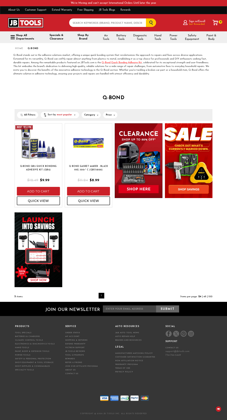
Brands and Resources (128, 340)
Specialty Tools (24, 370)
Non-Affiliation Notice (129, 361)
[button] (59, 115)
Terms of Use (122, 368)
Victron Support (75, 348)
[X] (176, 334)
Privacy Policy (124, 372)
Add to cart (38, 191)
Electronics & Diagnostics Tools (35, 344)
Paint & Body (211, 37)
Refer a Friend (73, 362)
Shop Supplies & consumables (32, 366)
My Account (72, 336)
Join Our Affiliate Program (81, 366)
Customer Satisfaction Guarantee (135, 357)
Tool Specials (23, 333)
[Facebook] (168, 333)
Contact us (172, 348)
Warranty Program (126, 364)
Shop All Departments (25, 37)
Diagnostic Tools (140, 37)
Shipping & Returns (76, 340)
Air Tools (106, 37)
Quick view (38, 201)
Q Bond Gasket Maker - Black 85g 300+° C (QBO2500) (88, 168)
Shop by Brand (83, 37)
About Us (14, 10)
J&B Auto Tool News (127, 333)
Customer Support (35, 10)
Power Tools (173, 37)
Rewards (125, 10)
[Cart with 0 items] (215, 23)
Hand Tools (157, 37)
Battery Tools (121, 37)
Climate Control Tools (29, 340)
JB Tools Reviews (75, 351)
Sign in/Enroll (197, 21)
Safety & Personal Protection (33, 359)
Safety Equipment (192, 37)
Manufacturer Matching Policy (134, 353)
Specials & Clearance (56, 37)
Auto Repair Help (125, 336)
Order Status (72, 333)
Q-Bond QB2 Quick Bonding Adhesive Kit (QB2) (38, 168)
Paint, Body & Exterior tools (32, 351)
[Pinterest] (183, 333)
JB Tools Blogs (107, 10)
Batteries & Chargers (27, 336)
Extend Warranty (62, 10)
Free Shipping (85, 10)
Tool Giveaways (74, 355)
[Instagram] (190, 333)
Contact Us (71, 374)
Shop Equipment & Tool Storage (34, 362)
